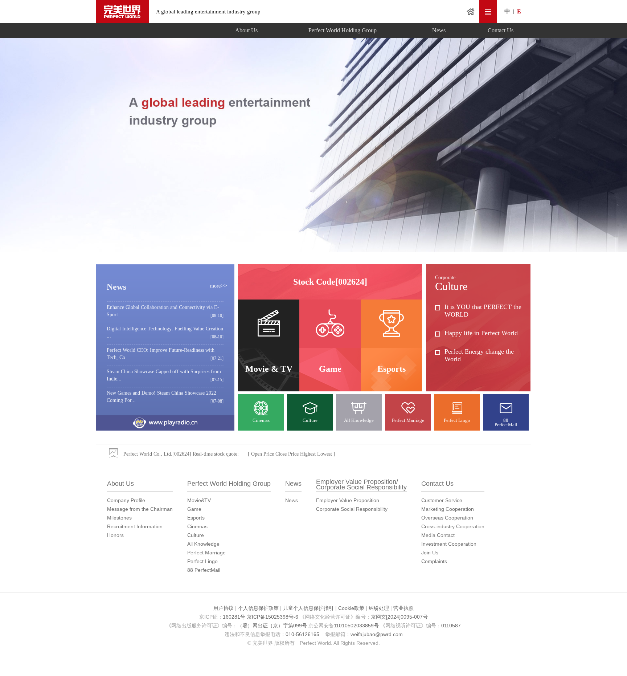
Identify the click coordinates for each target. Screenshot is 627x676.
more (218, 286)
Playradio (165, 423)
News (439, 30)
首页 (470, 11)
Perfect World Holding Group (342, 30)
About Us (246, 30)
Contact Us (500, 30)
